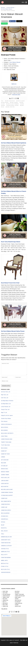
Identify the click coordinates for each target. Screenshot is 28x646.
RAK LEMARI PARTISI (6, 501)
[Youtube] (16, 612)
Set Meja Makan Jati (6, 403)
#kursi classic (20, 100)
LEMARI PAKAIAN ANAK (6, 439)
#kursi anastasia (10, 100)
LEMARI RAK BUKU (5, 504)
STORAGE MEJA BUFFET (7, 495)
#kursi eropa (4, 102)
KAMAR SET (4, 451)
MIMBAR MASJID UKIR (6, 536)
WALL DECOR (4, 530)
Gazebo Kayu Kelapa (6, 418)
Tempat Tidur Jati (5, 409)
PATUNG (3, 522)
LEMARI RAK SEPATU (6, 510)
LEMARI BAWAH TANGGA (7, 492)
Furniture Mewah (10, 7)
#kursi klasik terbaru (12, 103)
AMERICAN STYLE (5, 551)
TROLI (2, 533)
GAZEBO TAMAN (5, 474)
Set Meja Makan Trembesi (7, 400)
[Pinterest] (18, 98)
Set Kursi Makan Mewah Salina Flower (13, 331)
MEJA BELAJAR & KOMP (7, 489)
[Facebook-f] (14, 612)
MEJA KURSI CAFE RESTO (7, 433)
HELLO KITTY (4, 554)
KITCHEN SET (4, 465)
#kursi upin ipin (10, 106)
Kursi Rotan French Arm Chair (10, 283)
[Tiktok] (9, 612)
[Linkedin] (10, 98)
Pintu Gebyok (4, 421)
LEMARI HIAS (4, 498)
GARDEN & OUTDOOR (6, 545)
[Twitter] (14, 98)
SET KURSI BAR (4, 459)
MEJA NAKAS (4, 448)
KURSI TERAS (4, 436)
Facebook (13, 21)
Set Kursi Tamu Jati (5, 391)
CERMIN (3, 456)
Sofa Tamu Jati (4, 397)
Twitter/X (20, 21)
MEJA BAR (3, 462)
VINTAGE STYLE (5, 548)
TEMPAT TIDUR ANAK (6, 442)
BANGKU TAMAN (5, 471)
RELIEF (2, 525)
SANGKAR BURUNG (5, 572)
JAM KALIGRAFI (4, 480)
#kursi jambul (14, 102)
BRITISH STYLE (4, 563)
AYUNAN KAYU (4, 516)
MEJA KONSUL (4, 427)
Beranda (3, 7)
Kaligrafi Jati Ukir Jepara (7, 415)
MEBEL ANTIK (4, 560)
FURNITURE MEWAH (6, 557)
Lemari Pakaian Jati (5, 406)
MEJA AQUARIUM (5, 513)
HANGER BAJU (4, 519)
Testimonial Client (16, 94)
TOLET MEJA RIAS (5, 445)
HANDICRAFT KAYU (5, 539)
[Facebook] (12, 98)
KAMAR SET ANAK (5, 453)
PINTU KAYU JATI (5, 477)
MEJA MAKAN (4, 430)
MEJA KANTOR (4, 486)
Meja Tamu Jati (4, 394)
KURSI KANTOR (4, 483)
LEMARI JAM (4, 507)
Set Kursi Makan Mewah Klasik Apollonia (13, 143)
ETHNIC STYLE (4, 566)
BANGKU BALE (4, 468)
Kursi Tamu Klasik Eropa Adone (10, 241)
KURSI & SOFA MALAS (6, 424)
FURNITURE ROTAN (5, 542)
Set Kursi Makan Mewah (6, 9)
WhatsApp (5, 23)
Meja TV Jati (4, 412)
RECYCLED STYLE (5, 569)
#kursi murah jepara (12, 105)
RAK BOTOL (4, 527)
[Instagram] (16, 98)
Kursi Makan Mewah (15, 62)
